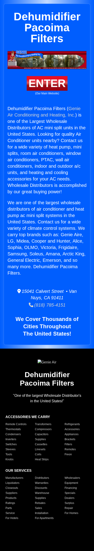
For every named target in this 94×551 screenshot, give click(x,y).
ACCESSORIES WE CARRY (27, 417)
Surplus (69, 503)
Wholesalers (72, 477)
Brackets (70, 439)
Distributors (42, 477)
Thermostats (13, 429)
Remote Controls (15, 424)
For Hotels (11, 518)
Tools (8, 454)
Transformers (43, 424)
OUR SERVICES (18, 470)
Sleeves (10, 449)
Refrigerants (72, 424)
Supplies (40, 439)
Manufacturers (14, 477)
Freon (68, 454)
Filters (68, 444)
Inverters (10, 439)
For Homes (71, 513)
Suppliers (11, 493)
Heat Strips (42, 459)
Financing (71, 488)
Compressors (43, 429)
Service (10, 513)
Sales (38, 508)
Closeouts (11, 488)
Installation (41, 513)
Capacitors (41, 434)
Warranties (41, 483)
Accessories (72, 429)
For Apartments (44, 518)
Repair (69, 508)
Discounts (41, 488)
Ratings (10, 503)
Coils (38, 454)
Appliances (71, 434)
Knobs (9, 459)
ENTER (47, 83)
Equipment (71, 483)
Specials (70, 493)
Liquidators (12, 483)
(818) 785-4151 (49, 304)
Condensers (13, 434)
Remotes (70, 449)
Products (10, 498)
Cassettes (41, 444)
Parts (8, 508)
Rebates (40, 503)
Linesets (40, 449)
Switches (11, 444)
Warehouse (42, 493)
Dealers (69, 498)
